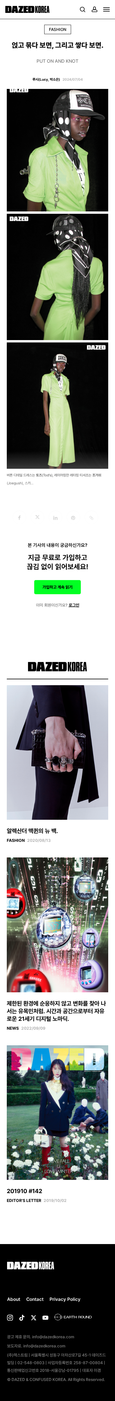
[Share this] (19, 517)
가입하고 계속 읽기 (57, 587)
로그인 (74, 605)
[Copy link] (91, 517)
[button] (106, 9)
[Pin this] (73, 517)
